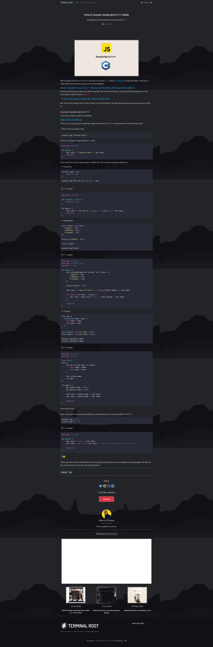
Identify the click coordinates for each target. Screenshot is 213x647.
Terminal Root (66, 2)
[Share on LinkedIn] (112, 486)
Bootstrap (119, 640)
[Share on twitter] (101, 486)
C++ (107, 80)
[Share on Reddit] (105, 486)
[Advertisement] (106, 30)
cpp (70, 472)
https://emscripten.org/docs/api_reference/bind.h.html (87, 99)
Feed (85, 2)
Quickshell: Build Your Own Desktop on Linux (137, 610)
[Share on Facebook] (109, 486)
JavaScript (120, 80)
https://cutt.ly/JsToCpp (71, 119)
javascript (64, 472)
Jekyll (114, 640)
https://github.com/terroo (107, 526)
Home (76, 2)
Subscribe (106, 499)
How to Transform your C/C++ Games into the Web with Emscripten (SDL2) (97, 87)
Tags (89, 2)
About (81, 2)
